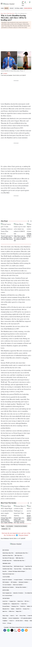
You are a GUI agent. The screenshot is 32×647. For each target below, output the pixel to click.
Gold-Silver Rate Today (7, 568)
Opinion (12, 608)
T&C (17, 615)
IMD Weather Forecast (18, 566)
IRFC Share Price (18, 555)
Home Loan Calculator (18, 584)
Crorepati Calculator (18, 579)
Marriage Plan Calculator (21, 587)
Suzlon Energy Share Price (8, 553)
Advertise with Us (19, 620)
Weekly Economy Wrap (7, 566)
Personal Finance (6, 606)
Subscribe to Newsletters (18, 593)
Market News (20, 601)
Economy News (26, 608)
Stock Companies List (7, 593)
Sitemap (26, 620)
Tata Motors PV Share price (8, 558)
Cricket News (23, 603)
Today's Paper (5, 615)
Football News (19, 8)
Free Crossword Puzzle (7, 595)
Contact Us (11, 620)
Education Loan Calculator (8, 587)
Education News (6, 608)
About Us (12, 615)
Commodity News (6, 603)
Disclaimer (5, 618)
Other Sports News (11, 13)
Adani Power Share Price (8, 555)
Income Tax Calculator (7, 579)
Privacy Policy (23, 615)
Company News (12, 601)
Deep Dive (5, 571)
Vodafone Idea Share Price (18, 560)
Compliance (5, 620)
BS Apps (9, 623)
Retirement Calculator (23, 582)
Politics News (11, 611)
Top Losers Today (17, 568)
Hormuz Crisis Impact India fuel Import (17, 571)
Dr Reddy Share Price (7, 560)
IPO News (27, 601)
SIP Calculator (14, 582)
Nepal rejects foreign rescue (8, 573)
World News (22, 606)
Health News (18, 608)
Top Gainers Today (27, 568)
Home (2, 8)
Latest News (5, 601)
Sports (6, 8)
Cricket (12, 8)
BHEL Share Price (20, 558)
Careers (4, 623)
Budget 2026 (18, 611)
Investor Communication (14, 618)
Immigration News (15, 603)
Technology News (15, 606)
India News (5, 611)
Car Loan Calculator (7, 584)
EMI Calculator (6, 582)
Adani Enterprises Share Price (21, 553)
